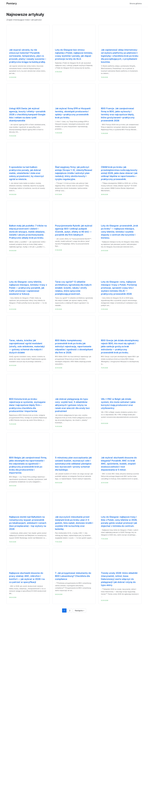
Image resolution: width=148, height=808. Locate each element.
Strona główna (136, 3)
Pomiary (11, 3)
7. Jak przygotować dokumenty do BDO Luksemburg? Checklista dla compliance (73, 576)
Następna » (79, 610)
